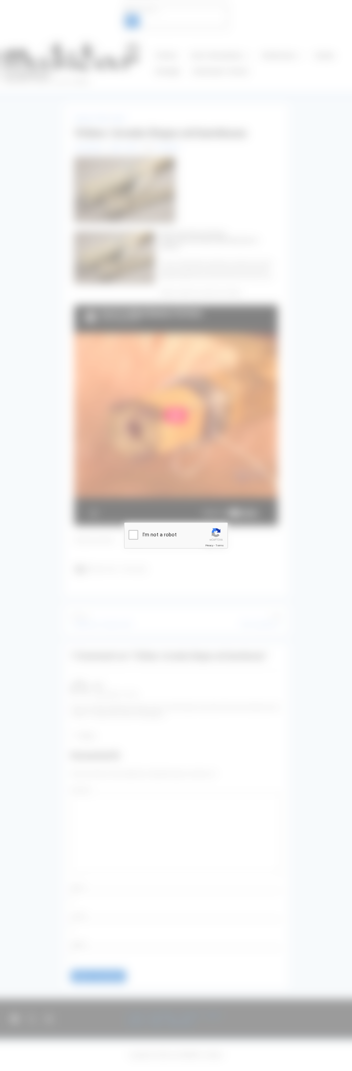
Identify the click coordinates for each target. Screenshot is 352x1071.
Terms (220, 545)
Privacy (209, 545)
